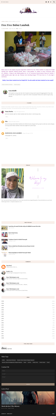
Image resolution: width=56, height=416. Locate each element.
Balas (7, 116)
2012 (28, 331)
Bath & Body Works (13, 233)
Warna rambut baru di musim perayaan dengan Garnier (21, 246)
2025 (28, 303)
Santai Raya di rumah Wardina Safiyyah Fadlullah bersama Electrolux (25, 226)
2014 (28, 327)
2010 (28, 335)
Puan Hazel (9, 265)
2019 (28, 316)
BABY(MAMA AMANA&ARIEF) (13, 133)
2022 (28, 309)
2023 (28, 307)
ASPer (3, 360)
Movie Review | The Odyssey (10, 406)
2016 (28, 322)
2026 (28, 301)
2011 (28, 333)
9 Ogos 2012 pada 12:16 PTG (13, 121)
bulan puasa (17, 84)
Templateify (9, 413)
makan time (35, 362)
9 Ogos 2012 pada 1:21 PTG (27, 133)
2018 (28, 318)
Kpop (25, 362)
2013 (28, 329)
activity (29, 362)
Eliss (6, 121)
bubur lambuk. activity (14, 21)
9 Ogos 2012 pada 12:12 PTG (19, 111)
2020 (28, 314)
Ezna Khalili (12, 91)
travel (48, 362)
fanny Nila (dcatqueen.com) (12, 277)
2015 (28, 325)
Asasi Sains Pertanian (11, 360)
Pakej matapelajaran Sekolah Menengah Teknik (20, 252)
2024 (28, 305)
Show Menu (5, 1)
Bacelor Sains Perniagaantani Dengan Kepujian (12, 362)
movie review (42, 362)
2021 (28, 312)
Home (53, 413)
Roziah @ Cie (9, 271)
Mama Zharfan (9, 111)
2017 (28, 320)
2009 (28, 338)
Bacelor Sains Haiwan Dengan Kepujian (25, 360)
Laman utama (4, 21)
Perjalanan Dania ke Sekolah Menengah (18, 239)
